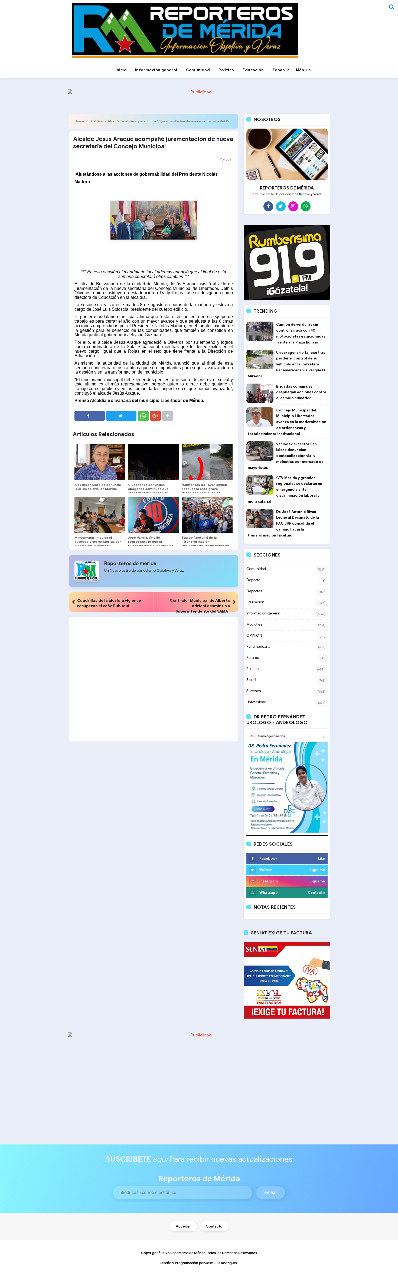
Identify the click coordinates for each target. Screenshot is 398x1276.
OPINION (254, 635)
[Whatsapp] (306, 206)
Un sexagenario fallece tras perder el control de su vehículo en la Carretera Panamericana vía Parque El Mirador (286, 364)
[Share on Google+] (155, 416)
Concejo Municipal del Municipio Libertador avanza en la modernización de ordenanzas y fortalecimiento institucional (287, 422)
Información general (263, 613)
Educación (255, 602)
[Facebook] (268, 206)
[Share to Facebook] (89, 416)
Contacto (214, 1226)
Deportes (254, 591)
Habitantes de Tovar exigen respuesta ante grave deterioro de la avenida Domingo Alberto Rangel (204, 491)
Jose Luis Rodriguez (221, 1263)
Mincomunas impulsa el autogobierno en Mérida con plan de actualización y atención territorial (97, 543)
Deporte (253, 580)
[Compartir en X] (121, 416)
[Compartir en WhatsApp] (143, 416)
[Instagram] (293, 206)
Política (96, 121)
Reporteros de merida (130, 564)
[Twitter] (281, 206)
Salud (251, 680)
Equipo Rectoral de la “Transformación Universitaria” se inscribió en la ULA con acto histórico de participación (205, 545)
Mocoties (254, 624)
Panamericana (258, 646)
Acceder (183, 1226)
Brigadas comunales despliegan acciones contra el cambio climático (301, 392)
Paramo (252, 657)
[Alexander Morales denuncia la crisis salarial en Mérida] (99, 462)
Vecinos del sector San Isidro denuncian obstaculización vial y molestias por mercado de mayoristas (286, 456)
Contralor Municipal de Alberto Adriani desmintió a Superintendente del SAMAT (200, 606)
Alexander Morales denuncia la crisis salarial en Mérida (97, 487)
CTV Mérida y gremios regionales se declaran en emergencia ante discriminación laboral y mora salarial (285, 490)
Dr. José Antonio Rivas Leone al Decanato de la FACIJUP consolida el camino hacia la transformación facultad (283, 523)
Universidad (256, 702)
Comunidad (256, 569)
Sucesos (253, 691)
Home (79, 121)
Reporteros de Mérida (187, 1253)
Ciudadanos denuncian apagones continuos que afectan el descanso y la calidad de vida (148, 491)
